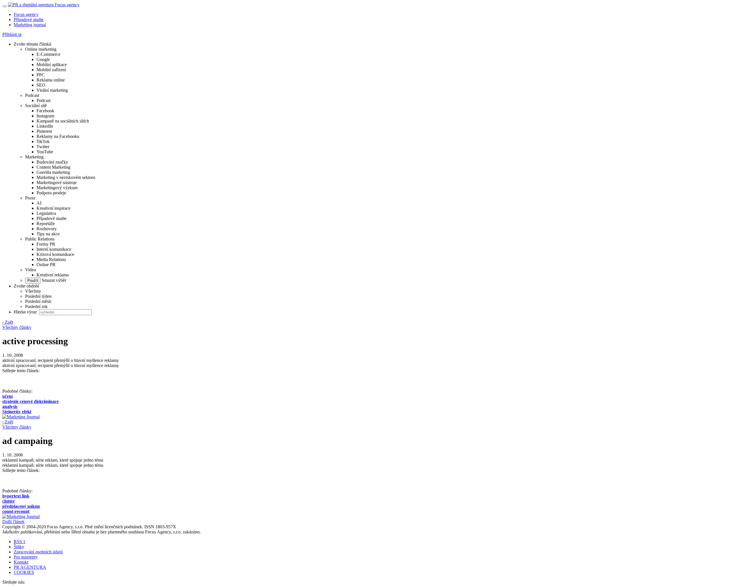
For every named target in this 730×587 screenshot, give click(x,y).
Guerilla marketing (53, 172)
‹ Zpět (7, 322)
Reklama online (50, 80)
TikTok (43, 141)
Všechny (33, 291)
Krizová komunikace (55, 254)
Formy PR (45, 244)
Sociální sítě (36, 105)
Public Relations (39, 239)
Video (30, 269)
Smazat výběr (53, 280)
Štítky (19, 546)
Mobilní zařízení (51, 69)
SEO (40, 85)
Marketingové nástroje (56, 182)
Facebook (45, 110)
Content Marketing (53, 167)
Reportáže (45, 223)
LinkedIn (44, 126)
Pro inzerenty (26, 557)
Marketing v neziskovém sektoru (65, 177)
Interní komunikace (53, 249)
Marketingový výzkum (57, 187)
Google (43, 59)
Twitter (42, 146)
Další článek (13, 521)
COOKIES (24, 572)
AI (38, 203)
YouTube (44, 151)
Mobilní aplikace (51, 64)
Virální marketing (52, 90)
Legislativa (46, 213)
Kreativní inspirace (53, 208)
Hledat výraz (26, 311)
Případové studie (29, 19)
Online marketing (40, 49)
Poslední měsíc (38, 301)
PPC (40, 74)
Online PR (46, 264)
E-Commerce (48, 54)
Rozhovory (46, 228)
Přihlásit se (12, 34)
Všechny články (16, 327)
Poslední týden (38, 296)
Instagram (45, 115)
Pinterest (44, 131)
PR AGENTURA (30, 567)
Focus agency (26, 14)
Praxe (30, 197)
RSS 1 (19, 541)
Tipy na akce (48, 233)
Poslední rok (36, 306)
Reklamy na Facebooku (57, 136)
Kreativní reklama (52, 274)
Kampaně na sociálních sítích (62, 121)
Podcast (32, 95)
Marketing (34, 156)
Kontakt (21, 562)
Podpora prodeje (51, 192)
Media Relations (51, 259)
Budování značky (52, 162)
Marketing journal (30, 24)
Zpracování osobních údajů (38, 551)
